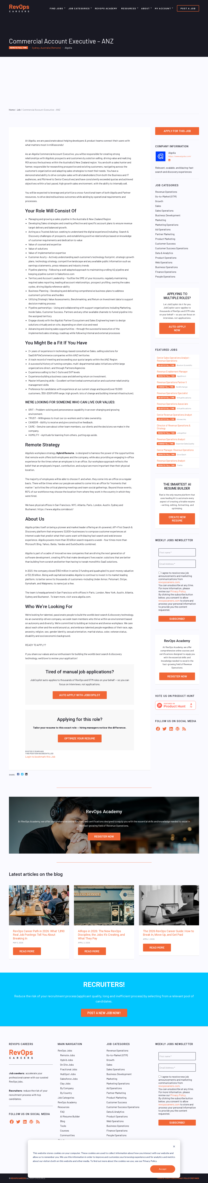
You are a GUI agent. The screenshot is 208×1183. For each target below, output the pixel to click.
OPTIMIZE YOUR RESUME (79, 738)
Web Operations (163, 262)
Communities (67, 1135)
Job (19, 109)
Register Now (177, 676)
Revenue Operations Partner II (172, 382)
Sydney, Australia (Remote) (46, 47)
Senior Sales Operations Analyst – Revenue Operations (173, 359)
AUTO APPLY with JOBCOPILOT (79, 695)
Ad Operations (163, 229)
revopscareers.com (169, 582)
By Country (66, 1092)
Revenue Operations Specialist (172, 393)
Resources (128, 8)
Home (12, 109)
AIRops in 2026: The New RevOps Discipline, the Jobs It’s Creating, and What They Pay (101, 934)
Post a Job (188, 8)
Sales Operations (164, 210)
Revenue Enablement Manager (172, 371)
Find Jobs (56, 8)
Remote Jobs (67, 1055)
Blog (62, 1121)
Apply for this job (177, 131)
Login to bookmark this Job (40, 756)
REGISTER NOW (104, 836)
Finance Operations (165, 271)
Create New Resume (177, 518)
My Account (163, 8)
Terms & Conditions (166, 1178)
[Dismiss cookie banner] (174, 1147)
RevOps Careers (18, 1178)
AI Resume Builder (70, 1116)
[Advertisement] (104, 81)
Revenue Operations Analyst (171, 439)
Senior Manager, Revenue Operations (175, 449)
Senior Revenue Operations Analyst (174, 414)
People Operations (165, 276)
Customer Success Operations (171, 248)
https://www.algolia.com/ (179, 156)
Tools (63, 1125)
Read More (27, 951)
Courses (64, 1130)
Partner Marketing (165, 234)
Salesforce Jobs (69, 1078)
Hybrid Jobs (66, 1059)
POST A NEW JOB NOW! (104, 1013)
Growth (159, 201)
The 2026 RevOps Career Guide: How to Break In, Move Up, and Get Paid (168, 933)
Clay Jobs (65, 1083)
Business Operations (166, 267)
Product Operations (165, 257)
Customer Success (165, 243)
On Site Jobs (67, 1064)
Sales (158, 205)
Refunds (195, 1178)
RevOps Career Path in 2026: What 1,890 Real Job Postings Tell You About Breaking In (39, 934)
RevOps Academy (106, 8)
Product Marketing (165, 238)
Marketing (160, 219)
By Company (67, 1088)
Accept (162, 1169)
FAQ (62, 1111)
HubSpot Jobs (68, 1074)
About (145, 8)
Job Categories (79, 8)
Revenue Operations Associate (172, 403)
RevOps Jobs (65, 1050)
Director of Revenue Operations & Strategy (173, 427)
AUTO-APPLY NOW (177, 328)
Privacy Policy (177, 591)
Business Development (167, 215)
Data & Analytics (164, 252)
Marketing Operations (166, 224)
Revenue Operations (166, 191)
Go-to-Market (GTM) (165, 196)
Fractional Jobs (68, 1069)
